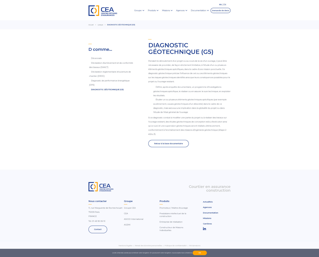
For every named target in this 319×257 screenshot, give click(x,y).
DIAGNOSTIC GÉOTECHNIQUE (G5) (107, 89)
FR (220, 4)
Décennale (96, 58)
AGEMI (127, 225)
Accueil (91, 25)
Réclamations (194, 246)
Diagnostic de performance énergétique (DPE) (109, 82)
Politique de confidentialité (176, 246)
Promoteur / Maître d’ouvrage (174, 208)
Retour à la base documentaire (168, 143)
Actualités (208, 202)
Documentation (198, 10)
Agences (180, 10)
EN (224, 4)
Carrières (207, 224)
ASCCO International (133, 219)
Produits (152, 10)
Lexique (100, 25)
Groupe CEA (130, 208)
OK (200, 253)
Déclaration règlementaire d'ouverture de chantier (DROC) (110, 74)
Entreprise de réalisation (171, 222)
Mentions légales (125, 246)
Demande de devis (220, 10)
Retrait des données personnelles (148, 246)
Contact (98, 229)
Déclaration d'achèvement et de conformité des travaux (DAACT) (111, 65)
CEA (126, 213)
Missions (166, 10)
